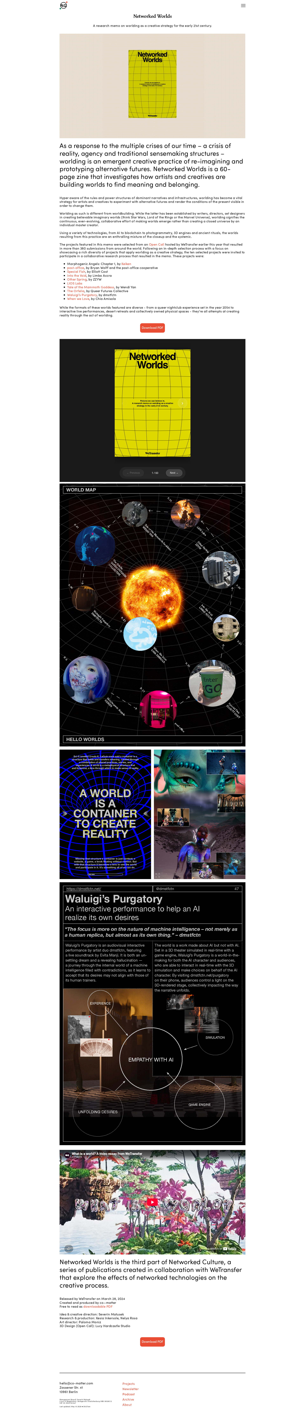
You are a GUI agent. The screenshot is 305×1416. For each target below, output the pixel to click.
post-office (75, 267)
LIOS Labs (74, 283)
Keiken (126, 263)
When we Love (78, 298)
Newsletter (130, 1388)
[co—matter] (64, 5)
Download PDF (152, 327)
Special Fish (76, 271)
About (127, 1404)
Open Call (156, 244)
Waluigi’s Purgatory (82, 294)
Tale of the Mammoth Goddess (90, 287)
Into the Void (76, 275)
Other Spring (77, 279)
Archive (128, 1399)
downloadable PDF (98, 1306)
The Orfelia (76, 290)
